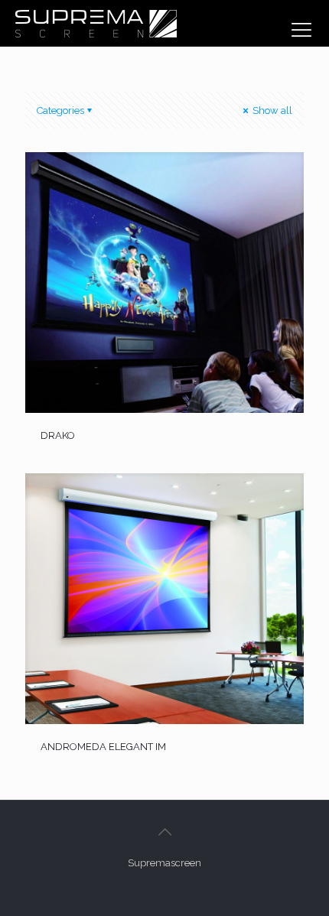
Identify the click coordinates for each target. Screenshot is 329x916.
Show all (271, 110)
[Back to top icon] (164, 832)
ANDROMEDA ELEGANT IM (103, 746)
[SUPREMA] (95, 23)
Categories (60, 110)
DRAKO (58, 435)
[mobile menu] (301, 30)
